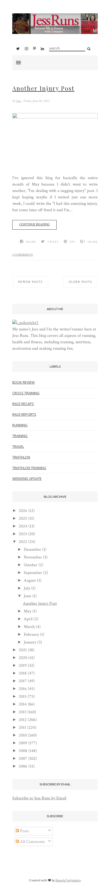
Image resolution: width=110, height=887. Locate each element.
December (32, 549)
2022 (23, 542)
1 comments (22, 255)
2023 (23, 534)
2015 (23, 696)
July (27, 588)
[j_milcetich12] (25, 323)
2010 (23, 735)
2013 (22, 712)
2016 (23, 689)
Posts (24, 831)
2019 (23, 665)
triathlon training (29, 467)
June (27, 596)
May (27, 611)
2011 (22, 727)
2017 (23, 681)
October (30, 565)
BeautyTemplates (68, 880)
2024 (23, 526)
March (29, 627)
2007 (23, 758)
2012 (23, 720)
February (31, 634)
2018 (23, 673)
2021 (23, 650)
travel (18, 446)
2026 (23, 511)
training (20, 435)
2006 (23, 766)
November (33, 557)
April (28, 619)
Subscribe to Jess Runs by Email (39, 798)
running (20, 425)
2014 (23, 704)
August (30, 580)
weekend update (27, 478)
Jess (18, 101)
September (33, 573)
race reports (24, 414)
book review (23, 382)
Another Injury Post (43, 88)
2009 (23, 743)
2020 (23, 658)
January (30, 642)
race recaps (23, 403)
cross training (26, 393)
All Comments (32, 841)
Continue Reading (34, 224)
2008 (23, 751)
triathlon (21, 457)
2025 (23, 518)
